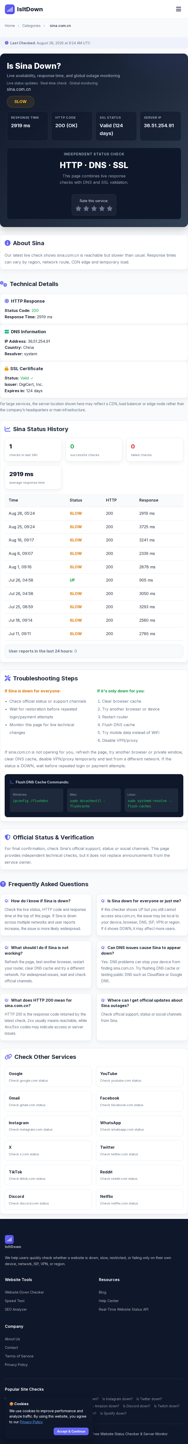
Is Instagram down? (118, 1399)
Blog (102, 1292)
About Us (12, 1339)
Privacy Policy (16, 1365)
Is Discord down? (136, 1406)
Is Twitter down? (149, 1399)
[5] (110, 209)
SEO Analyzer (16, 1309)
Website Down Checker (24, 1292)
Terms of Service (19, 1356)
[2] (86, 209)
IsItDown (30, 9)
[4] (102, 209)
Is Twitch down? (166, 1406)
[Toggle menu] (178, 9)
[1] (78, 209)
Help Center (109, 1301)
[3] (94, 209)
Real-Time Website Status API (123, 1309)
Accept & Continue (71, 1431)
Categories (31, 25)
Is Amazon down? (105, 1406)
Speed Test (14, 1301)
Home (10, 25)
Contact (11, 1347)
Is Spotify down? (113, 1413)
